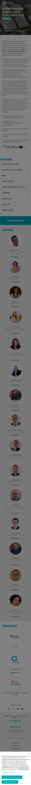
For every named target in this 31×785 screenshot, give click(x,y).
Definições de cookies (8, 772)
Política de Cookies (24, 769)
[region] (15, 768)
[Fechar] (29, 754)
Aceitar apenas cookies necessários (12, 777)
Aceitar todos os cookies (9, 782)
